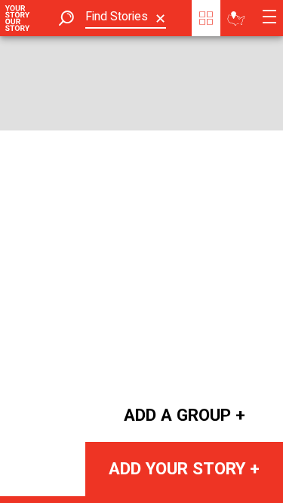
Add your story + (184, 468)
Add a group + (184, 415)
